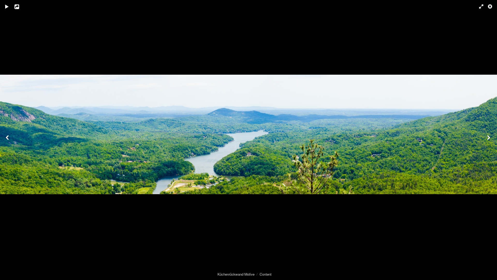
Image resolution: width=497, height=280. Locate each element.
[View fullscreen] (479, 6)
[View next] (489, 140)
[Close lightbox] (490, 6)
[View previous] (8, 140)
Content (266, 274)
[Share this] (20, 6)
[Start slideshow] (7, 6)
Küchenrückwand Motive (235, 274)
